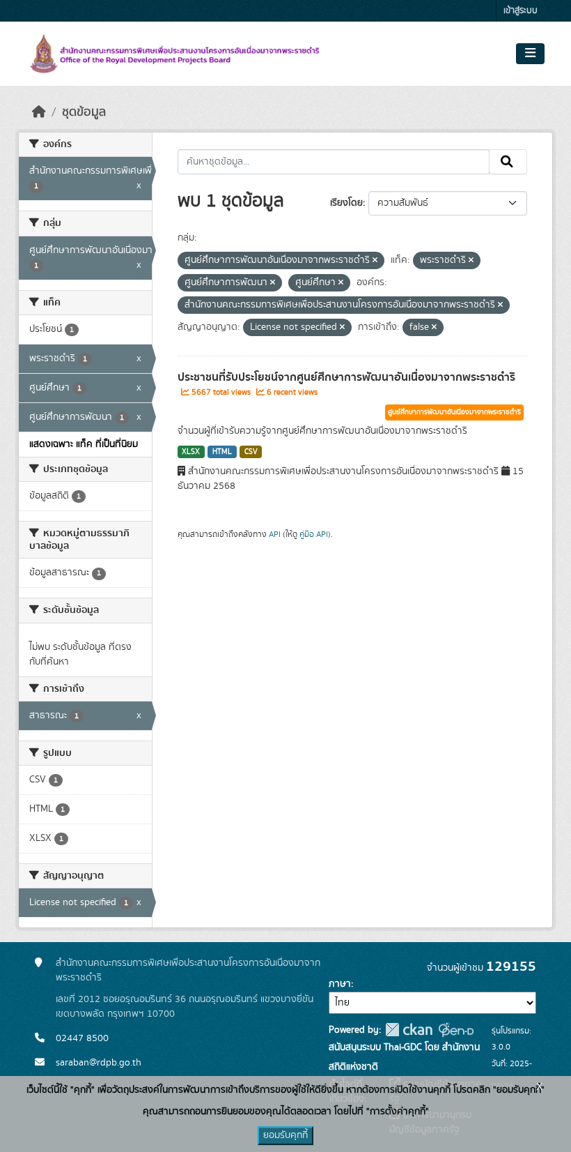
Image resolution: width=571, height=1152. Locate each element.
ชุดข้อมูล (84, 112)
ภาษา (340, 984)
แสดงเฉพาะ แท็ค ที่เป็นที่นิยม (83, 444)
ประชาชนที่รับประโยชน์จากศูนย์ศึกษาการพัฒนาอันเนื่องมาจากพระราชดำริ (346, 377)
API (275, 534)
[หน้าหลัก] (39, 112)
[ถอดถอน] (375, 260)
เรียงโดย (346, 203)
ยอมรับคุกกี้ (285, 1135)
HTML (222, 451)
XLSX (191, 451)
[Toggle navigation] (530, 53)
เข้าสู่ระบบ (520, 10)
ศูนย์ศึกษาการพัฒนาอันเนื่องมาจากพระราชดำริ (454, 412)
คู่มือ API (313, 534)
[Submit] (508, 161)
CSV (251, 451)
